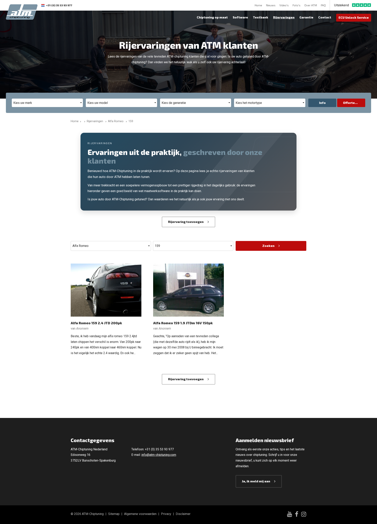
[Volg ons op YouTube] (289, 514)
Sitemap (114, 514)
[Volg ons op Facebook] (296, 514)
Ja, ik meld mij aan (256, 481)
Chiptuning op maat (212, 17)
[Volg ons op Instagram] (303, 514)
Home (258, 5)
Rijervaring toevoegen (186, 222)
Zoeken (268, 245)
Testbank (260, 17)
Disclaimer (183, 514)
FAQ (323, 5)
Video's (284, 5)
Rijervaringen (284, 17)
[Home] (84, 121)
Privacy (166, 514)
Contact (324, 17)
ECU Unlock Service (354, 17)
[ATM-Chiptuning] (22, 11)
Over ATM (310, 5)
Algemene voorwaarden (140, 514)
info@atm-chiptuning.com (158, 455)
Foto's (296, 5)
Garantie (306, 17)
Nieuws (270, 5)
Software (240, 17)
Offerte (349, 102)
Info (322, 102)
